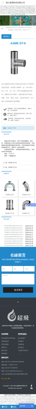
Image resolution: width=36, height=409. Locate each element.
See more (4, 378)
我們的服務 (5, 344)
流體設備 (21, 344)
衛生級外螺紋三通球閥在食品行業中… (14, 241)
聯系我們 (4, 353)
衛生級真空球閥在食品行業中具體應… (14, 245)
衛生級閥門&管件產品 (24, 27)
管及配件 (21, 341)
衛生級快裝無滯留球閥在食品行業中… (14, 236)
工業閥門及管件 (23, 350)
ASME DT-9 (26, 30)
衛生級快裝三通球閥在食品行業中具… (14, 230)
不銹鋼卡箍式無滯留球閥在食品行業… (14, 234)
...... (19, 353)
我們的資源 (5, 341)
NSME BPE (18, 30)
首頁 (15, 27)
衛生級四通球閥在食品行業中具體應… (14, 239)
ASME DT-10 (12, 167)
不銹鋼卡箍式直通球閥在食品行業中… (14, 228)
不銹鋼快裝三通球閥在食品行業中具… (14, 232)
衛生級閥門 (21, 338)
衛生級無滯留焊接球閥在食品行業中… (14, 243)
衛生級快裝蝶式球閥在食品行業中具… (14, 225)
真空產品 (10, 30)
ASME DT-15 (12, 162)
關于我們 (4, 350)
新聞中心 (4, 347)
